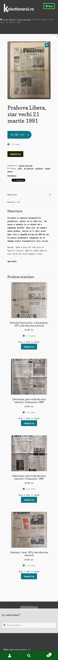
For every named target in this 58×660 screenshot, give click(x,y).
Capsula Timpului (15, 251)
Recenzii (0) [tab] (13, 202)
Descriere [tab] (12, 195)
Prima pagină (9, 19)
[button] (47, 45)
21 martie (28, 168)
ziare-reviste (24, 19)
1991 (20, 168)
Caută (29, 655)
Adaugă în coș (15, 153)
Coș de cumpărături (44, 653)
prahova (39, 168)
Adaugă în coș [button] (29, 346)
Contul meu (9, 655)
